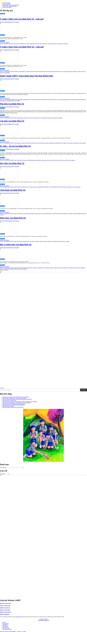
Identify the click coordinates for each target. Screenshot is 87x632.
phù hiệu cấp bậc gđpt (35, 143)
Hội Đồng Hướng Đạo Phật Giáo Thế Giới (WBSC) (13, 407)
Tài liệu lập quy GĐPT (8, 43)
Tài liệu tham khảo (34, 99)
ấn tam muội (25, 213)
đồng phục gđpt (38, 241)
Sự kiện (4, 622)
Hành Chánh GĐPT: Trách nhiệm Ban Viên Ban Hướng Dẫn (26, 76)
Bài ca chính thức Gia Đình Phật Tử (15, 244)
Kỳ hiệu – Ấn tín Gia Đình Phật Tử (15, 146)
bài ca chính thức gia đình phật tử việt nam (10, 268)
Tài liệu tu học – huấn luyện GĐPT (10, 6)
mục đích (83, 71)
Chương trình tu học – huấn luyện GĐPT (11, 5)
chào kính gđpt (64, 213)
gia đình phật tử (20, 117)
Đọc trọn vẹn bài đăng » (5, 42)
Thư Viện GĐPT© (12, 631)
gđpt (24, 117)
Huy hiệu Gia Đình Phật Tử (12, 163)
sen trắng (55, 267)
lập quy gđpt (38, 43)
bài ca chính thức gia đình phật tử (23, 267)
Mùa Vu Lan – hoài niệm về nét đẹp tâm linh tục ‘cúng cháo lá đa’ (16, 396)
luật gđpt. (58, 43)
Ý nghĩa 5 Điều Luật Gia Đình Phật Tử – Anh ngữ (21, 19)
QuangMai (17, 22)
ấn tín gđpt (24, 160)
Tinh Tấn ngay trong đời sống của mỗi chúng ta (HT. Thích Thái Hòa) (17, 402)
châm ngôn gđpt (49, 71)
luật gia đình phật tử (52, 43)
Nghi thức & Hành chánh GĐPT (10, 99)
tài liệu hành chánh (9, 100)
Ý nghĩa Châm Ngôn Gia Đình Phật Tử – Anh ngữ (22, 47)
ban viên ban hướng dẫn (63, 99)
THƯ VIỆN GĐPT (17, 616)
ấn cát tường (69, 213)
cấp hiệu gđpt (51, 143)
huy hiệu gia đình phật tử (55, 186)
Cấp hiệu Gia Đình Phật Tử (12, 121)
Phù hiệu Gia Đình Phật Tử (12, 104)
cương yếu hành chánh (73, 99)
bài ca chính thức (39, 267)
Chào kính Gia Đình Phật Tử (12, 190)
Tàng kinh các (5, 624)
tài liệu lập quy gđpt (77, 71)
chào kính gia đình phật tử (78, 213)
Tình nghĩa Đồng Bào (7, 629)
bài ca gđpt (33, 267)
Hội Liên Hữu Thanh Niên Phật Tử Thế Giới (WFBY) (14, 405)
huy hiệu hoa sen (69, 186)
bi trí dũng (31, 71)
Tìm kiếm (2, 387)
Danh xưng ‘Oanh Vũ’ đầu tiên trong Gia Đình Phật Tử (14, 403)
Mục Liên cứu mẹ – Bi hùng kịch (9, 400)
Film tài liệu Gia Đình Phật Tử (20, 43)
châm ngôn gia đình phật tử (39, 71)
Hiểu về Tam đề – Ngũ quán (8, 406)
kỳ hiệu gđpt (19, 160)
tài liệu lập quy (45, 43)
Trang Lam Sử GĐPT (7, 7)
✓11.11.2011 (23, 631)
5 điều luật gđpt (32, 43)
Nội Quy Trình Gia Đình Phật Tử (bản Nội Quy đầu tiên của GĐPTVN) (17, 399)
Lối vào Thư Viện (6, 2)
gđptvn (27, 117)
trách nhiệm (44, 99)
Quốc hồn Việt (5, 623)
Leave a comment (64, 43)
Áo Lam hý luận (6, 628)
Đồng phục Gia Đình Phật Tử (13, 218)
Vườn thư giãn (5, 626)
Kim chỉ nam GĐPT (7, 3)
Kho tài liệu (5, 625)
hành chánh (81, 99)
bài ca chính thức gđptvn (48, 267)
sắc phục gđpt (19, 241)
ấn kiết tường (19, 213)
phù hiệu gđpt (44, 117)
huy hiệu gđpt (63, 186)
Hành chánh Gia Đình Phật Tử (24, 99)
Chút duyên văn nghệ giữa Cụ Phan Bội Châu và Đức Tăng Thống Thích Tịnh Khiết (20, 401)
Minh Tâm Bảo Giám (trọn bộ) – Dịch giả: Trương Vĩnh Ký (15, 398)
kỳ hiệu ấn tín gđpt (31, 160)
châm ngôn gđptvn (56, 71)
